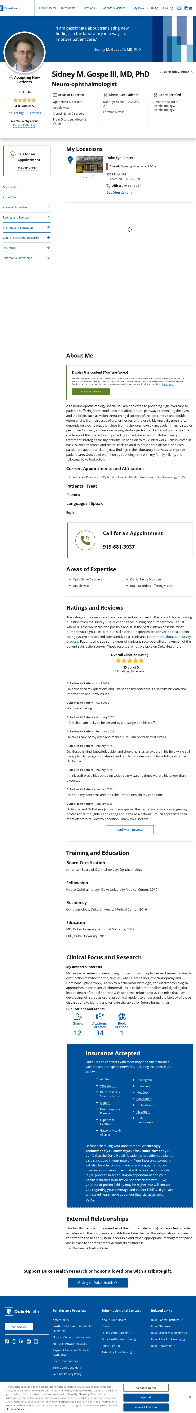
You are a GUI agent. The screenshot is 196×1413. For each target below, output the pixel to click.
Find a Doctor (47, 8)
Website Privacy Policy (67, 1374)
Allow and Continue (91, 391)
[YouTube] (37, 1342)
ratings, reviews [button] (24, 113)
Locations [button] (89, 8)
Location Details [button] (113, 112)
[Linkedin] (22, 1342)
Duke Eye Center (119, 157)
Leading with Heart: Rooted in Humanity (72, 1329)
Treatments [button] (68, 8)
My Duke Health (144, 8)
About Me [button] (9, 197)
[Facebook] (8, 1342)
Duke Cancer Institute (165, 1320)
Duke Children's (161, 1326)
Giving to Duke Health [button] (95, 1282)
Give (166, 8)
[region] (98, 1397)
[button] (189, 8)
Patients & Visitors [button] (113, 8)
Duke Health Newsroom (117, 1339)
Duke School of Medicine (167, 1333)
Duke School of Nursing (166, 1339)
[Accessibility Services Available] (85, 177)
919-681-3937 (119, 547)
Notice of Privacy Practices (70, 1343)
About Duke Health (114, 1320)
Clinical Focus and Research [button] (21, 238)
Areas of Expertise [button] (15, 207)
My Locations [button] (11, 187)
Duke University (161, 1346)
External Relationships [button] (17, 258)
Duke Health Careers (116, 1333)
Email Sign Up (111, 1346)
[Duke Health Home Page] (23, 1311)
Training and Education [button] (18, 227)
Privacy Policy (15, 1409)
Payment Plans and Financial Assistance (71, 1352)
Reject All (146, 1397)
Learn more (167, 384)
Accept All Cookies (146, 1407)
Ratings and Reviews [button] (16, 217)
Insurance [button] (9, 248)
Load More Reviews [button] (130, 830)
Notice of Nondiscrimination (71, 1337)
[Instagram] (15, 1342)
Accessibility (61, 1320)
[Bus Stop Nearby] (93, 177)
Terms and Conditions (67, 1367)
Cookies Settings (146, 1387)
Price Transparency (65, 1361)
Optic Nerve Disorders (87, 579)
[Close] (190, 1396)
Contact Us (19, 1326)
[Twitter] (29, 1342)
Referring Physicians (115, 1352)
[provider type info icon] (191, 72)
